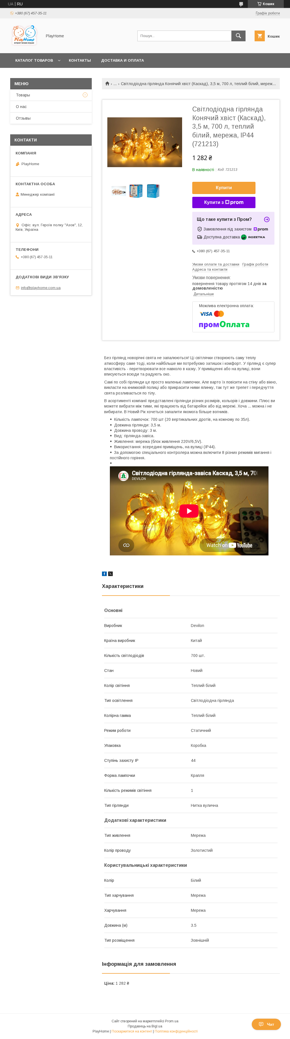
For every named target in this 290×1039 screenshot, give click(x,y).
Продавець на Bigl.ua (145, 1026)
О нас (21, 106)
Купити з (214, 202)
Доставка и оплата (122, 60)
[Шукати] (238, 36)
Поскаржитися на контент (132, 1031)
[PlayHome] (24, 46)
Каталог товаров (34, 60)
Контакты (80, 60)
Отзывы (23, 118)
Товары (23, 95)
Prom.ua (171, 1021)
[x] (110, 574)
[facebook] (104, 574)
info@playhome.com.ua (41, 288)
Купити (224, 187)
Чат (270, 1024)
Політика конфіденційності (176, 1031)
